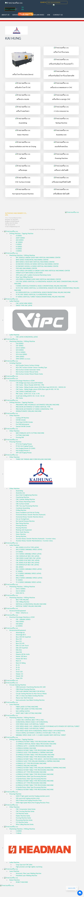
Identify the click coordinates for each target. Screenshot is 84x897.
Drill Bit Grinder (20, 420)
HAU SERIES (19, 621)
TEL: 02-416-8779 (10, 224)
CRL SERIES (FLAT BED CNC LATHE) (27, 562)
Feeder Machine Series (22, 816)
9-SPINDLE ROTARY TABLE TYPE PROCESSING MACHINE (34, 789)
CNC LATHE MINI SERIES (23, 303)
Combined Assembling (22, 508)
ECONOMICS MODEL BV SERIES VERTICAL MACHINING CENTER (37, 264)
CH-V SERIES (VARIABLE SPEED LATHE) (28, 554)
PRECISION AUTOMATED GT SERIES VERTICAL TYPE (32, 407)
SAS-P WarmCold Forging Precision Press (28, 800)
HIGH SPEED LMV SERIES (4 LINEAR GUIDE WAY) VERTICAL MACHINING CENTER (42, 270)
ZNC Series (19, 398)
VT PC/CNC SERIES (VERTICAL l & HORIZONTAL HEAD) (33, 294)
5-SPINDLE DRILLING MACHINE (26, 765)
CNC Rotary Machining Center (25, 501)
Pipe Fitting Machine (22, 523)
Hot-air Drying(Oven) (22, 519)
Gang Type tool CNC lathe (23, 864)
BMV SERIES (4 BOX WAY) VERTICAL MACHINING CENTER (34, 262)
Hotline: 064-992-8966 (11, 223)
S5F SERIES (19, 345)
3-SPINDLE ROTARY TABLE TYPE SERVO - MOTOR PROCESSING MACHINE (40, 759)
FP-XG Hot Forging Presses (24, 446)
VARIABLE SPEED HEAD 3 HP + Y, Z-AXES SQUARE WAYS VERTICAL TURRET (40, 735)
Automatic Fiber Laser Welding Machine (28, 873)
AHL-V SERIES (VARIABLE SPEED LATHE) (28, 549)
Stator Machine (20, 534)
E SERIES (18, 244)
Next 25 (18, 661)
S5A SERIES (19, 343)
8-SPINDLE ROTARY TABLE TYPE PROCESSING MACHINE (34, 785)
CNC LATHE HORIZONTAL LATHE (26, 337)
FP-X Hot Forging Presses (23, 444)
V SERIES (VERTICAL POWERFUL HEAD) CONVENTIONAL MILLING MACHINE (41, 286)
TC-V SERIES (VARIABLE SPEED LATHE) (28, 582)
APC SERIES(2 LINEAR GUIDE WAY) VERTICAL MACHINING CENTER (37, 257)
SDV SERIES (19, 350)
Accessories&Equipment (17, 611)
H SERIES (18, 246)
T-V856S (18, 833)
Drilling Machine (20, 510)
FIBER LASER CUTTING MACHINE (26, 707)
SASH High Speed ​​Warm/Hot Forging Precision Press (32, 802)
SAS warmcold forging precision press (27, 798)
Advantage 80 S (20, 635)
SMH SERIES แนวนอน (22, 359)
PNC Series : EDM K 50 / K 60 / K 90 (27, 394)
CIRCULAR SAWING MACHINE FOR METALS (30, 691)
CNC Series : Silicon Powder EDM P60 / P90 (29, 385)
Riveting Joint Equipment (23, 530)
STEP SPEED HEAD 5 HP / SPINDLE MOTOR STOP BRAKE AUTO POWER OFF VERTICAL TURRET (47, 726)
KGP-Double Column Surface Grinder (27, 365)
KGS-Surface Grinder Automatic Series (27, 370)
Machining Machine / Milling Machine (22, 255)
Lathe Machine (14, 301)
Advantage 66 (20, 632)
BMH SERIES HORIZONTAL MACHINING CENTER (31, 260)
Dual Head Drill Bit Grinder (24, 422)
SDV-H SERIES (20, 352)
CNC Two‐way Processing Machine (26, 506)
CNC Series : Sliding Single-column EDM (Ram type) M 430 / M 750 (37, 389)
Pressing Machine (15, 442)
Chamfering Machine (22, 497)
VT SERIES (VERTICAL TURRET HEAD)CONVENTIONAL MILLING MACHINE (40, 297)
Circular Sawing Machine (17, 685)
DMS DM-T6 (19, 593)
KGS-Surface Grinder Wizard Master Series (29, 374)
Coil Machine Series (21, 813)
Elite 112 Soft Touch (22, 645)
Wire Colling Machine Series (24, 824)
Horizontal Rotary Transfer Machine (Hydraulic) (30, 514)
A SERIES (18, 235)
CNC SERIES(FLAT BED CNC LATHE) (27, 556)
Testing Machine (20, 536)
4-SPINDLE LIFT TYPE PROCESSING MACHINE (30, 763)
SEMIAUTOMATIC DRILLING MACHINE (28, 411)
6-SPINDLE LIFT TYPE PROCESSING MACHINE (30, 772)
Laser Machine (14, 704)
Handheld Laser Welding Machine (26, 875)
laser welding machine (22, 711)
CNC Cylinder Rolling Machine (25, 499)
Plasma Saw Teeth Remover (24, 698)
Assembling (19, 491)
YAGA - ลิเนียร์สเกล (21, 613)
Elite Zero (18, 650)
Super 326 (18, 678)
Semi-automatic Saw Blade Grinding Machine (29, 700)
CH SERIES (19, 552)
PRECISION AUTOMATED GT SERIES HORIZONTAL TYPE (34, 409)
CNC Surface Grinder (22, 504)
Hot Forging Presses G (22, 450)
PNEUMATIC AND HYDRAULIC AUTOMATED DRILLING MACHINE (37, 405)
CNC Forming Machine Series (24, 811)
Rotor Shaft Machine (22, 532)
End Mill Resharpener (22, 424)
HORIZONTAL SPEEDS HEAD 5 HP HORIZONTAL (31, 722)
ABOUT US (5, 15)
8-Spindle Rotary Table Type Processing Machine (30, 787)
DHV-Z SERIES (20, 589)
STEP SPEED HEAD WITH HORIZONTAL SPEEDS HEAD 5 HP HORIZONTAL (40, 731)
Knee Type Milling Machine (24, 277)
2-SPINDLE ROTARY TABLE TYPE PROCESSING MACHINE (34, 750)
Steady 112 (19, 674)
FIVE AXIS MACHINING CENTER (26, 268)
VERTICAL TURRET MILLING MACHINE (28, 606)
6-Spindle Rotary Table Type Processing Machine (30, 776)
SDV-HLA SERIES (21, 354)
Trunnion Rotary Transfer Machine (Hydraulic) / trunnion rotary (35, 538)
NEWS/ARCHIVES (38, 15)
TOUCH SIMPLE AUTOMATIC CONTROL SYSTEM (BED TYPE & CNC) (38, 733)
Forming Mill (19, 437)
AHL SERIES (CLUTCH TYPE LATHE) (27, 547)
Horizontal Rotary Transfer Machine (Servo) (29, 517)
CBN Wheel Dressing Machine (25, 689)
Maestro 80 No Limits (22, 654)
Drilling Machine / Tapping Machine (21, 233)
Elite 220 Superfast (21, 648)
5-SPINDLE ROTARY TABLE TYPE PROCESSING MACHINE (34, 770)
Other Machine (14, 415)
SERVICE (15, 15)
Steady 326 (19, 676)
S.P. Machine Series (21, 822)
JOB (48, 15)
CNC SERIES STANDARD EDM (25, 391)
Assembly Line (20, 493)
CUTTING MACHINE (22, 435)
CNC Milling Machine (22, 602)
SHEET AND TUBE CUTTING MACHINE (28, 713)
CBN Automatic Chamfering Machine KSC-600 (30, 687)
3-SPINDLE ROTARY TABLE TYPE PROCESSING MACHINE (34, 757)
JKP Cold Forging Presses (23, 452)
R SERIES (18, 249)
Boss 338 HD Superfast (23, 637)
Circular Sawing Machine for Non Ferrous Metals (31, 693)
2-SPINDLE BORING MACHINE (25, 748)
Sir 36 (17, 667)
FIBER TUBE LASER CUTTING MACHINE (28, 709)
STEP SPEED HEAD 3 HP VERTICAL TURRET (29, 724)
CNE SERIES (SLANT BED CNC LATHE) (28, 558)
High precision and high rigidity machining (28, 867)
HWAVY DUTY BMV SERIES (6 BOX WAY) (29, 273)
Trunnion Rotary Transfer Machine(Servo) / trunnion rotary (34, 541)
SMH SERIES (19, 356)
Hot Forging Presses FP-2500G (25, 448)
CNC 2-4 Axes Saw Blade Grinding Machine (29, 696)
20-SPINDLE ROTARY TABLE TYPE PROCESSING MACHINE (34, 755)
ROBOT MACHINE (21, 882)
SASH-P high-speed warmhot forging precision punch (32, 796)
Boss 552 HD (19, 643)
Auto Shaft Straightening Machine (26, 495)
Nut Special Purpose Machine (25, 521)
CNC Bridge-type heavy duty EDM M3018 (29, 383)
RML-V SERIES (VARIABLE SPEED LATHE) (28, 578)
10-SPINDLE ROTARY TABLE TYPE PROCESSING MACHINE (34, 741)
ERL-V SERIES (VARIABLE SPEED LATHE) (28, 569)
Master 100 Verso (21, 656)
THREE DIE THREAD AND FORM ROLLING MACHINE (33, 459)
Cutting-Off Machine (22, 418)
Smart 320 (19, 671)
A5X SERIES (19, 240)
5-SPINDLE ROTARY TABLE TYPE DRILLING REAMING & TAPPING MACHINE (40, 768)
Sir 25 (17, 665)
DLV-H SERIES (20, 591)
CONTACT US (58, 15)
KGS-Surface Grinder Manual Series (26, 372)
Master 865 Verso (21, 658)
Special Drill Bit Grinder (23, 426)
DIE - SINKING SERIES (22, 619)
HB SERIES (19, 624)
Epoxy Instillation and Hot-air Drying (27, 512)
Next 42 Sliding (20, 663)
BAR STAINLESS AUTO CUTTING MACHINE (29, 433)
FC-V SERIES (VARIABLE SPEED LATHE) (28, 573)
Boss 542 (18, 639)
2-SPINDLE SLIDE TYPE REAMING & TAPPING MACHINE (34, 752)
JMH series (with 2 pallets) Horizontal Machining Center (33, 275)
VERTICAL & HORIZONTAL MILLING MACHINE (30, 604)
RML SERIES (19, 575)
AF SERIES (19, 242)
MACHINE (25, 15)
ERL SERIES (19, 567)
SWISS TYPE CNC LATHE (23, 305)
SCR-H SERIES (20, 348)
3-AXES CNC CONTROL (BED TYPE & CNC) (29, 720)
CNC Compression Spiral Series (25, 809)
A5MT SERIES (20, 238)
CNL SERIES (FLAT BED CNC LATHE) (27, 560)
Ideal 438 (18, 652)
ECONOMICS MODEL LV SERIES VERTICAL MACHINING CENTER (36, 266)
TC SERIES (19, 580)
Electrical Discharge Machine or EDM (22, 381)
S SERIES (18, 251)
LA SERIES (19, 626)
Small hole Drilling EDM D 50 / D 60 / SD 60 (29, 396)
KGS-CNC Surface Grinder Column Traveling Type (31, 367)
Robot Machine (14, 880)
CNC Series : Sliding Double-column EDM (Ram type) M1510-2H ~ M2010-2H (40, 387)
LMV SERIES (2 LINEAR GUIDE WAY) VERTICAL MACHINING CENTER (38, 279)
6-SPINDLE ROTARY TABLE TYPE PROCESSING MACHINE (34, 774)
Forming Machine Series (23, 818)
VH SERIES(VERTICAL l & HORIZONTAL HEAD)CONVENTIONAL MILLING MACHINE (42, 292)
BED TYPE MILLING (22, 600)
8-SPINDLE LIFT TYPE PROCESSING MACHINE (30, 783)
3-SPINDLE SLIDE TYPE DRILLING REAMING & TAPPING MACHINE (37, 761)
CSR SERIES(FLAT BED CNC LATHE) (27, 565)
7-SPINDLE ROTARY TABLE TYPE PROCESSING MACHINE (34, 781)
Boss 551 (18, 641)
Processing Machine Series (23, 820)
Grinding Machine (15, 363)
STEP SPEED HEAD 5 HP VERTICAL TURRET (29, 728)
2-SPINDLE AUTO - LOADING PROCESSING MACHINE (33, 746)
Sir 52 (17, 669)
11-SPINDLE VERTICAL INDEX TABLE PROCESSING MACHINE (35, 744)
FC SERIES (19, 571)
